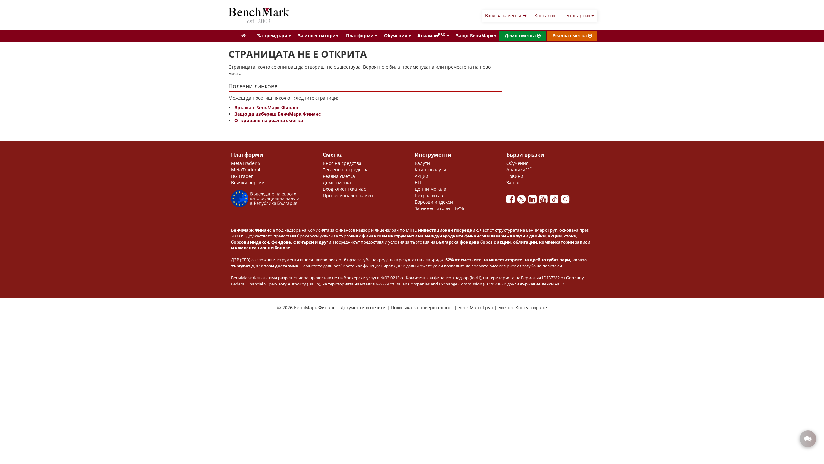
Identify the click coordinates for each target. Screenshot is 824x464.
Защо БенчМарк (475, 36)
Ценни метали (430, 189)
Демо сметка (521, 36)
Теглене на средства (346, 170)
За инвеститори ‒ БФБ (439, 208)
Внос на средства (342, 163)
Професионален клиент (349, 195)
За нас (513, 182)
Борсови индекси (434, 202)
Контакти (544, 16)
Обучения (395, 36)
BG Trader (242, 176)
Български (578, 16)
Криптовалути (430, 170)
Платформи (360, 36)
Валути (422, 163)
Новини (514, 176)
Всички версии (248, 182)
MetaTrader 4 (245, 170)
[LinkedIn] (533, 201)
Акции (421, 176)
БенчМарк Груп (476, 307)
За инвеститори (317, 36)
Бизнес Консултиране (522, 307)
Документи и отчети (364, 307)
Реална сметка (570, 36)
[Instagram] (566, 201)
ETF (418, 182)
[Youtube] (544, 201)
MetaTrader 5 (245, 163)
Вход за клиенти (503, 16)
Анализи (431, 35)
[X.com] (522, 201)
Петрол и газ (429, 195)
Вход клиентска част (345, 189)
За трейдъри (272, 36)
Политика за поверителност (422, 307)
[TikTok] (555, 201)
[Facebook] (511, 201)
